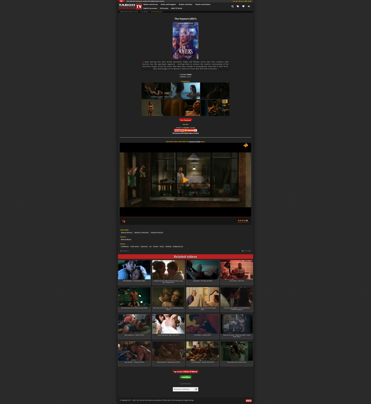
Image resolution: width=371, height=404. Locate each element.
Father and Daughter (168, 4)
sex (150, 246)
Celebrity (168, 246)
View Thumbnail (185, 120)
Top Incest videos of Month (185, 372)
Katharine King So (157, 232)
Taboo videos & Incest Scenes (129, 12)
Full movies (164, 8)
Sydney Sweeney (126, 232)
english (189, 74)
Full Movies (144, 12)
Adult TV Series (176, 8)
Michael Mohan (126, 239)
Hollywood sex (178, 246)
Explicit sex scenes (150, 8)
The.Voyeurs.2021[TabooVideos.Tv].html (185, 133)
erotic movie (135, 246)
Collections (186, 377)
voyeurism (144, 246)
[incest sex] (130, 6)
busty (162, 246)
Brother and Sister (185, 4)
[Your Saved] (243, 6)
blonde (155, 246)
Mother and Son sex (150, 4)
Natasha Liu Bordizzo (142, 232)
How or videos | (242, 1)
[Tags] (238, 6)
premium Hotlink (194, 142)
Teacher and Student (202, 4)
